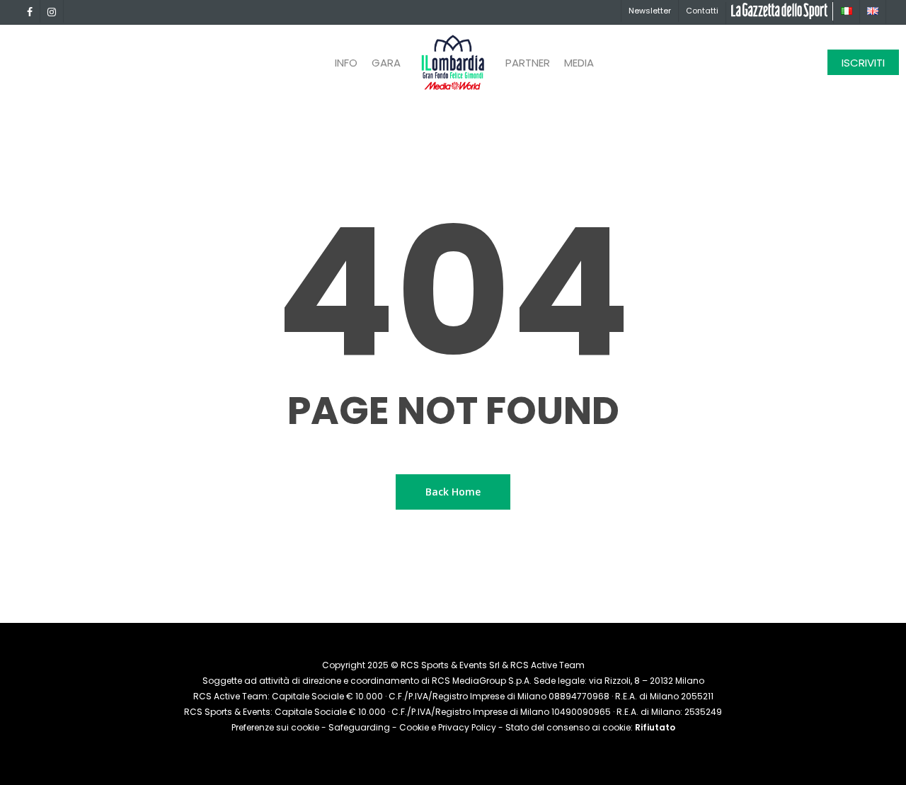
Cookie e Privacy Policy (447, 727)
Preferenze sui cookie (275, 727)
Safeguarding (359, 727)
